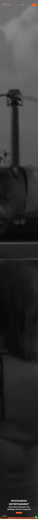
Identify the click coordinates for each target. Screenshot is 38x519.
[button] (36, 517)
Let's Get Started (34, 4)
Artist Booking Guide (19, 512)
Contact (27, 4)
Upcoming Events (22, 5)
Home (14, 4)
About (18, 4)
